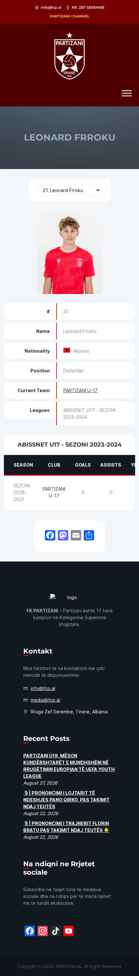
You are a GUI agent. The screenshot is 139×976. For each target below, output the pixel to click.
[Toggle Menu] (127, 93)
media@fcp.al (45, 700)
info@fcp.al (51, 7)
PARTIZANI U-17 (80, 390)
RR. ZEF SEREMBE (88, 7)
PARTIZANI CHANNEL (70, 16)
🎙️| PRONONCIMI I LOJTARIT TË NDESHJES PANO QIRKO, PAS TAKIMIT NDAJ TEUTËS (66, 799)
